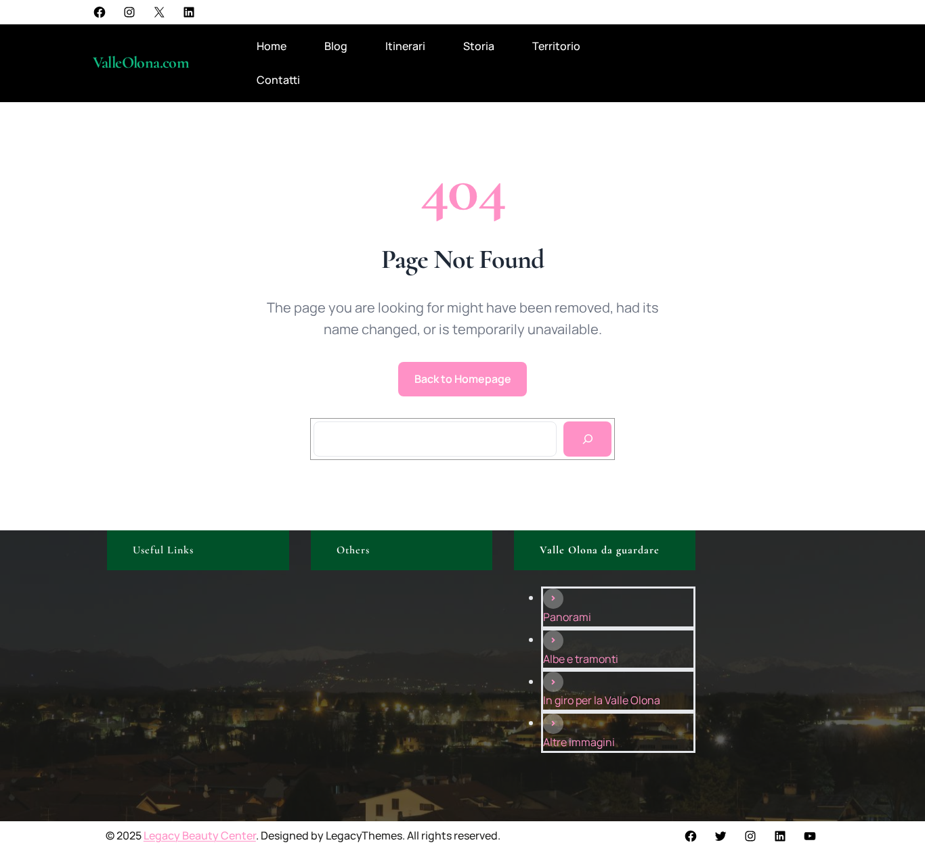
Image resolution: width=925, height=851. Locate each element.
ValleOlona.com (141, 62)
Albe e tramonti (580, 658)
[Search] (587, 439)
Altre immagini (579, 742)
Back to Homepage (462, 378)
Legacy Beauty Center (200, 835)
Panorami (567, 617)
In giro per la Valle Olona (601, 700)
